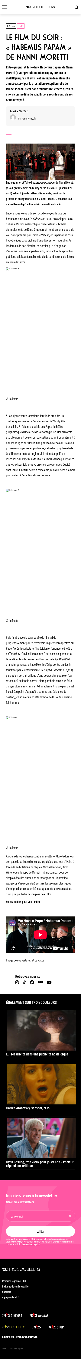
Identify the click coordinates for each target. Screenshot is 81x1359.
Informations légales (31, 1244)
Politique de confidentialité (15, 1286)
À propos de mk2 (10, 1297)
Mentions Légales (16, 1349)
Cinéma (11, 26)
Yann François (29, 118)
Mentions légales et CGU (14, 1281)
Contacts (6, 1292)
